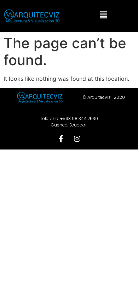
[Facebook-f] (61, 139)
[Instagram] (77, 139)
